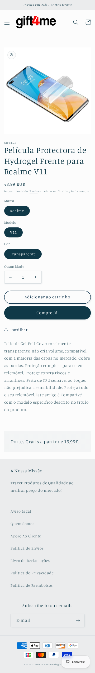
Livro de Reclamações (30, 560)
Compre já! (47, 312)
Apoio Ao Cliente (26, 536)
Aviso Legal (21, 511)
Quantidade (14, 266)
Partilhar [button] (19, 329)
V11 (13, 232)
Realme (17, 210)
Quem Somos (22, 523)
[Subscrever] (78, 620)
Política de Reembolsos (32, 585)
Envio (34, 191)
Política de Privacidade (32, 573)
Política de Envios (27, 548)
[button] (7, 22)
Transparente (23, 254)
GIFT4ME (37, 664)
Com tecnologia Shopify (56, 664)
